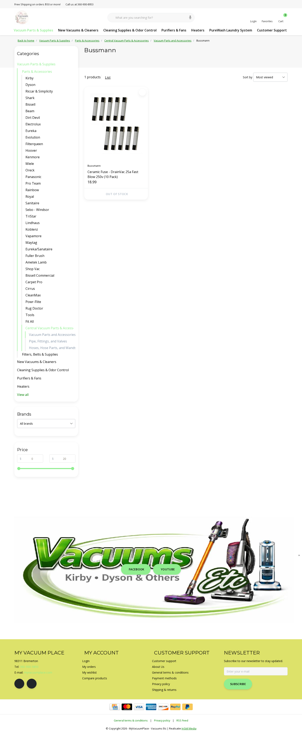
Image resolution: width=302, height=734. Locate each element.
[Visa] (139, 707)
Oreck (30, 170)
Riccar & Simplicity (39, 91)
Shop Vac (32, 269)
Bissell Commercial (39, 275)
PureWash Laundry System (230, 30)
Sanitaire (32, 203)
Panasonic (33, 177)
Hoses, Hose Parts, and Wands (52, 348)
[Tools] (74, 315)
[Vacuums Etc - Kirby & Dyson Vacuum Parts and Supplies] (22, 17)
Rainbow (32, 190)
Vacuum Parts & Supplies (33, 30)
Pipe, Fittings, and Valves (48, 341)
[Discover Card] (163, 707)
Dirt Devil (32, 117)
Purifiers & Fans (173, 30)
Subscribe (238, 684)
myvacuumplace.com (38, 672)
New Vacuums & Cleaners (78, 30)
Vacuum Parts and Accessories (52, 334)
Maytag (31, 242)
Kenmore (32, 157)
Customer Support (272, 30)
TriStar (30, 216)
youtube (168, 569)
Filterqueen (34, 144)
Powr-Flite (33, 301)
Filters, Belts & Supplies (40, 354)
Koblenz (31, 229)
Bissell (30, 104)
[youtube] (32, 684)
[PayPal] (175, 707)
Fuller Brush (34, 255)
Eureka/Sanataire (38, 249)
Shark (30, 98)
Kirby (29, 78)
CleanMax (33, 295)
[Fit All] (74, 321)
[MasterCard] (127, 707)
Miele (29, 163)
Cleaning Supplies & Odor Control (130, 30)
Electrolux (33, 124)
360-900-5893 (29, 667)
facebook (136, 569)
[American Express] (151, 707)
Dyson (30, 84)
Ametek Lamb (36, 262)
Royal (29, 196)
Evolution (32, 137)
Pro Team (33, 183)
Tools (29, 315)
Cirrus (30, 288)
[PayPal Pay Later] (187, 707)
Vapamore (33, 236)
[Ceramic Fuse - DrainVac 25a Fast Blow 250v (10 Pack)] (116, 123)
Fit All (29, 321)
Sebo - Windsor (37, 209)
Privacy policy (162, 720)
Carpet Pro (33, 282)
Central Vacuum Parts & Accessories (49, 328)
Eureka (30, 130)
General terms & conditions (131, 720)
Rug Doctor (34, 308)
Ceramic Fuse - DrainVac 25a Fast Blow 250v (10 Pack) (113, 174)
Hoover (31, 150)
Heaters (197, 30)
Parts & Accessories (37, 71)
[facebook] (19, 684)
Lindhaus (32, 223)
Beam (29, 111)
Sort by (247, 77)
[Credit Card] (115, 707)
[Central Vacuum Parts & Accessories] (74, 328)
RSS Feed (182, 720)
